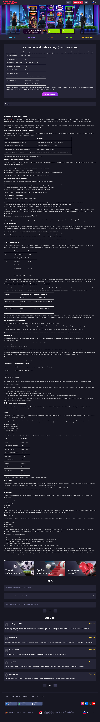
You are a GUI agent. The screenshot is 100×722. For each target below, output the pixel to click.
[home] (10, 2)
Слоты (7, 696)
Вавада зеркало (50, 94)
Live (12, 696)
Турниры (25, 696)
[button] (98, 20)
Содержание (34, 696)
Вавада (10, 119)
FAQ (42, 696)
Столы (18, 696)
